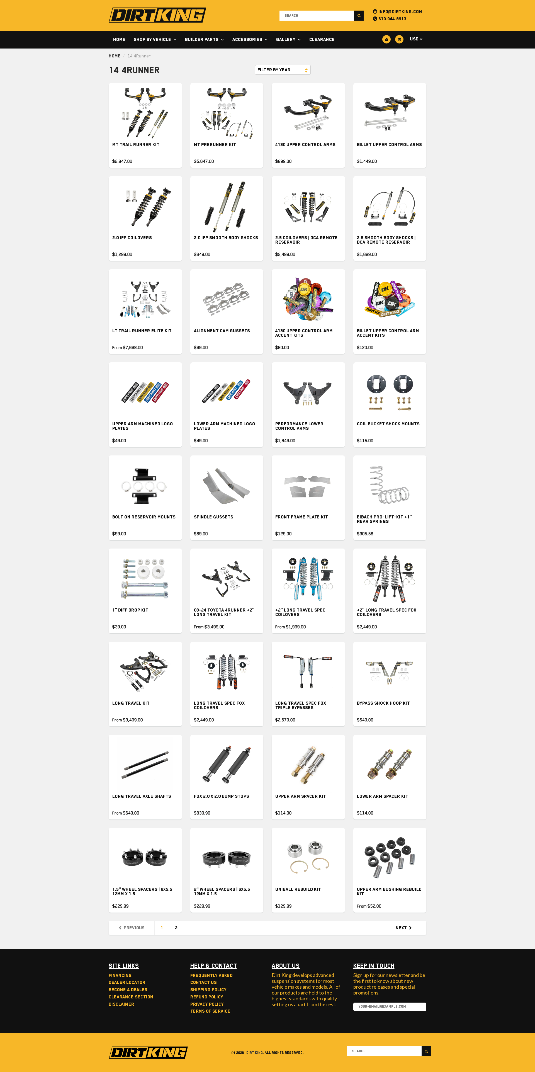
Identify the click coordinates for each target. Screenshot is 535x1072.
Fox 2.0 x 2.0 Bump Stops (221, 796)
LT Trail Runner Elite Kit (142, 330)
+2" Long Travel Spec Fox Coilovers (386, 612)
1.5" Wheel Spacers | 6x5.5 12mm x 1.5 (142, 891)
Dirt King (254, 1053)
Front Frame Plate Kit (301, 517)
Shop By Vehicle (152, 39)
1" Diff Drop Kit (130, 610)
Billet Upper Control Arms (389, 144)
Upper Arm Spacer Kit (300, 796)
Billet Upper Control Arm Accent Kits (388, 333)
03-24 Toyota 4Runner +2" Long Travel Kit (224, 612)
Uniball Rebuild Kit (298, 889)
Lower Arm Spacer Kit (382, 796)
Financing (120, 975)
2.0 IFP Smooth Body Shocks (226, 237)
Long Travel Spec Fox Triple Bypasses (300, 705)
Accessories (247, 39)
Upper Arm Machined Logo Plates (142, 426)
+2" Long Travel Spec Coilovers (300, 612)
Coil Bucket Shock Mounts (388, 423)
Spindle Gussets (213, 517)
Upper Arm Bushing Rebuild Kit (389, 891)
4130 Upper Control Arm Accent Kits (304, 333)
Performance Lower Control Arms (299, 426)
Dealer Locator (127, 982)
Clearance (322, 39)
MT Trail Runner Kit (135, 144)
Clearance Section (131, 997)
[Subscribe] (419, 1007)
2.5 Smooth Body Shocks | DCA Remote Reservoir (386, 240)
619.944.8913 (391, 18)
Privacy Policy (207, 1004)
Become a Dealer (128, 989)
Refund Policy (206, 997)
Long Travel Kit (131, 703)
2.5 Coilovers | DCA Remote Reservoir (306, 240)
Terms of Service (210, 1011)
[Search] (359, 16)
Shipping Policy (208, 989)
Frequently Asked (211, 975)
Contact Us (203, 982)
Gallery (285, 39)
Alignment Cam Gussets (222, 330)
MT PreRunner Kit (215, 144)
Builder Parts (201, 39)
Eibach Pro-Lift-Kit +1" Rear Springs (384, 519)
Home (119, 39)
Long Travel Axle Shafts (141, 796)
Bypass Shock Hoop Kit (383, 703)
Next (401, 927)
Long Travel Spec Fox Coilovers (219, 705)
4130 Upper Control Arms (305, 144)
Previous (134, 927)
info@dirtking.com (399, 11)
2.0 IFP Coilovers (132, 237)
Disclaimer (121, 1004)
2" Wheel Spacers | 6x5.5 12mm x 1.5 (222, 891)
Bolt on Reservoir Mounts (144, 517)
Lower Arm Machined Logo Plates (224, 426)
